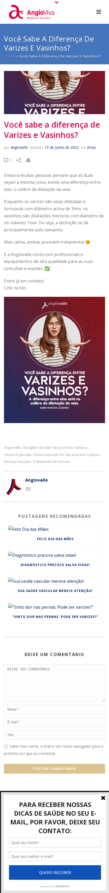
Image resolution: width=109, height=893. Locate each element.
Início (10, 56)
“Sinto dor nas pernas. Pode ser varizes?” (55, 616)
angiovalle (12, 447)
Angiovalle (19, 147)
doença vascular (17, 461)
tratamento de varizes (51, 461)
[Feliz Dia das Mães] (55, 529)
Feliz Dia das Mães (55, 539)
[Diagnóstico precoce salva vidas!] (55, 555)
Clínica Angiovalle (18, 454)
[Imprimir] (31, 159)
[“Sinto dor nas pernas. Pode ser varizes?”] (55, 607)
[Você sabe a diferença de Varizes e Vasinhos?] (54, 92)
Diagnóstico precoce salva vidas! (55, 565)
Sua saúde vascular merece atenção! (55, 591)
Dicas (91, 147)
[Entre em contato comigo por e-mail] (28, 489)
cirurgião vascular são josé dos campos (55, 447)
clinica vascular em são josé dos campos (66, 454)
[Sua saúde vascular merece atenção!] (55, 581)
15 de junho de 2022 (61, 147)
